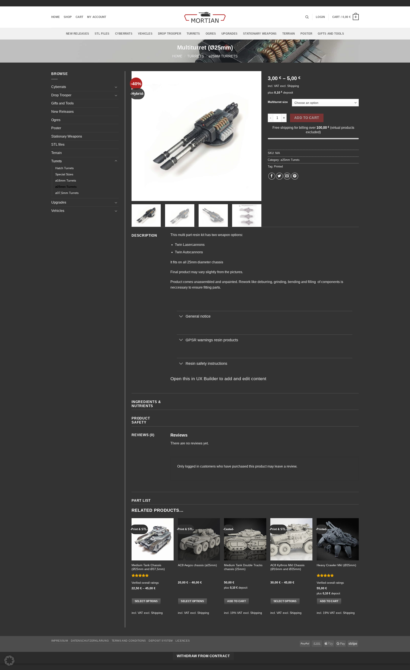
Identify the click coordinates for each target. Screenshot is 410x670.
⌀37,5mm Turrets (67, 193)
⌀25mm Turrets (223, 56)
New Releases (77, 33)
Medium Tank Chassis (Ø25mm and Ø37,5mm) (148, 567)
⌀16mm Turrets (65, 180)
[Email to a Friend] (287, 176)
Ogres (211, 33)
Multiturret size (278, 102)
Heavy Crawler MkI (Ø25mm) (336, 565)
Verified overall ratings (145, 582)
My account (96, 17)
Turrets (193, 33)
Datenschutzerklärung (90, 640)
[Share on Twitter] (279, 176)
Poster (306, 33)
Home (55, 17)
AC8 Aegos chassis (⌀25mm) (197, 565)
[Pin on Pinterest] (294, 176)
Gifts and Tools (331, 33)
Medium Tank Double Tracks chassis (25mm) (243, 567)
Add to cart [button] (236, 601)
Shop (68, 17)
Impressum (59, 640)
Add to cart (306, 118)
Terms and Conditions (129, 640)
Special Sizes (64, 174)
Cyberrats (123, 33)
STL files (102, 33)
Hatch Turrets (64, 168)
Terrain (288, 33)
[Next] (253, 136)
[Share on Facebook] (271, 176)
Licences (183, 640)
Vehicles (145, 33)
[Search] (307, 17)
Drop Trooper (169, 33)
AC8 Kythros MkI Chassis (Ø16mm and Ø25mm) (287, 567)
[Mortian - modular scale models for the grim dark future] (205, 17)
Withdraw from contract (203, 656)
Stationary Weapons (260, 33)
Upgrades (229, 33)
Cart (79, 17)
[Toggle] (116, 86)
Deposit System (161, 640)
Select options (146, 601)
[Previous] (139, 136)
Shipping (293, 86)
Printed (278, 166)
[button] (320, 17)
